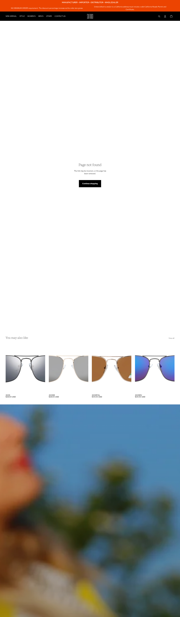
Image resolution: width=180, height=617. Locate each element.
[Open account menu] (165, 16)
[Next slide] (41, 368)
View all (171, 338)
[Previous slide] (10, 368)
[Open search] (159, 16)
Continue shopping (90, 183)
